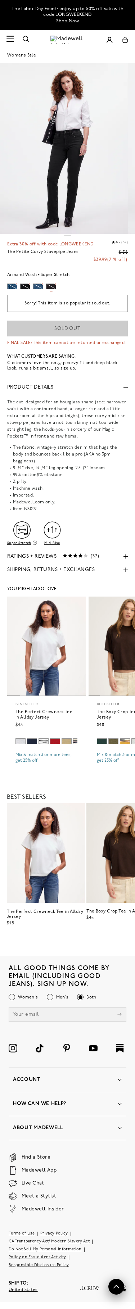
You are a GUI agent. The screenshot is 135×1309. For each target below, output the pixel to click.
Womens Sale (21, 55)
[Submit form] (119, 1015)
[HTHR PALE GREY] (20, 741)
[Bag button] (125, 39)
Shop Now (67, 21)
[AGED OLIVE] (67, 741)
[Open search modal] (26, 39)
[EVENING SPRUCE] (102, 741)
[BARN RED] (55, 741)
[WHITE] (44, 741)
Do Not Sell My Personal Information (45, 1249)
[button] (116, 1287)
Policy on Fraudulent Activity (37, 1257)
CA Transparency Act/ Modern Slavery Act (49, 1242)
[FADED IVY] (113, 741)
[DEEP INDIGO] (32, 741)
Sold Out (67, 328)
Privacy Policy (54, 1234)
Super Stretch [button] (19, 543)
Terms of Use (22, 1234)
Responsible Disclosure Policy (39, 1265)
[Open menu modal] (10, 39)
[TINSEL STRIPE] (125, 741)
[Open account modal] (109, 39)
